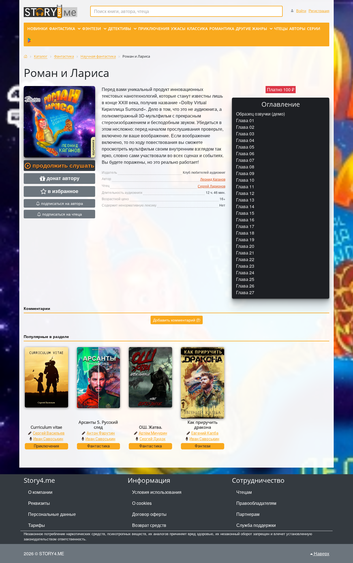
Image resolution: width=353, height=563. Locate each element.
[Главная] (25, 56)
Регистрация (319, 10)
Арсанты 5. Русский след (98, 424)
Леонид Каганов (212, 179)
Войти (301, 10)
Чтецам (244, 492)
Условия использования (156, 492)
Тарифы (36, 525)
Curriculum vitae (46, 427)
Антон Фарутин (101, 433)
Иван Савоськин (48, 439)
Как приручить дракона (203, 424)
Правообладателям (256, 503)
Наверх (321, 553)
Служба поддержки (256, 525)
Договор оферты (149, 514)
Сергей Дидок (152, 439)
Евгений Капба (204, 433)
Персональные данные (52, 514)
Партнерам (248, 514)
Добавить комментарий (174, 320)
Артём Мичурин (153, 433)
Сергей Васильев (49, 433)
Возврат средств (149, 525)
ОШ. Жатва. (150, 427)
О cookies (142, 503)
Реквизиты (39, 503)
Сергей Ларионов (211, 186)
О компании (40, 492)
